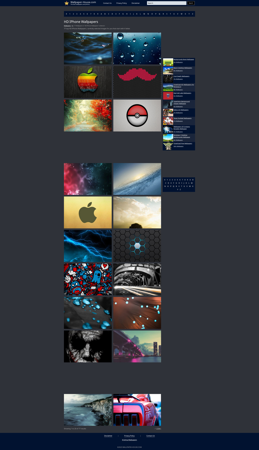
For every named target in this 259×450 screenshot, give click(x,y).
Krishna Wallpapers (129, 440)
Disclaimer (136, 3)
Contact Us (107, 3)
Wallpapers (67, 26)
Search (191, 3)
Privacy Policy (121, 3)
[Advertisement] (112, 147)
